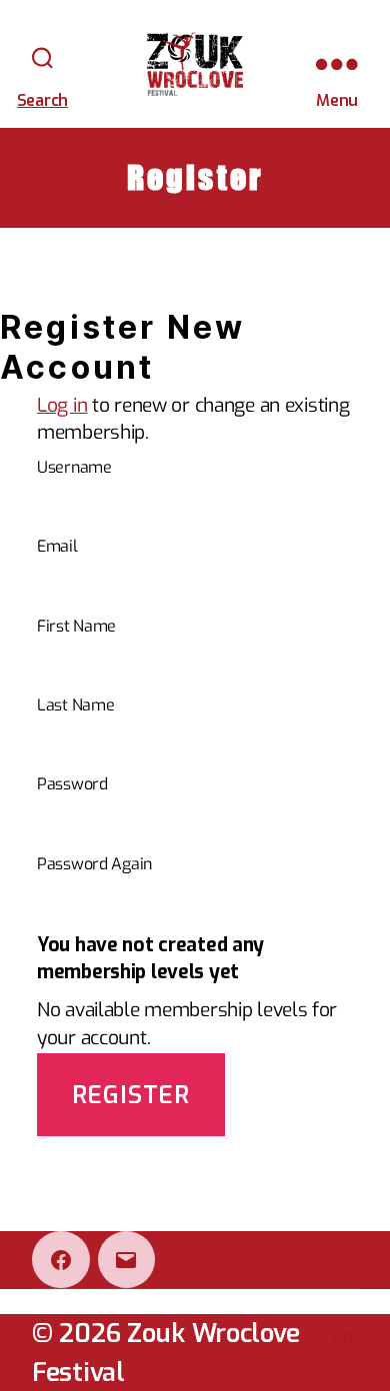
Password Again (94, 863)
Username (74, 467)
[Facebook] (61, 1260)
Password (72, 783)
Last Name (75, 705)
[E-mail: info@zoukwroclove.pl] (127, 1260)
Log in (62, 405)
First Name (76, 626)
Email (57, 546)
